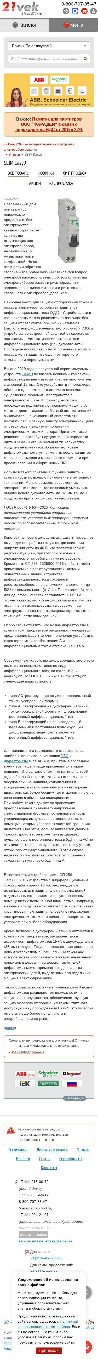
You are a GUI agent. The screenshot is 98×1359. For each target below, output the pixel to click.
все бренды (76, 1098)
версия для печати (35, 1241)
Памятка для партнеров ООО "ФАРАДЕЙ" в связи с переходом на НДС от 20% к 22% (49, 124)
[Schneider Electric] (48, 1074)
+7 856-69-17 (34, 1195)
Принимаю (49, 1350)
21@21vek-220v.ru (46, 1258)
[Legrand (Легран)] (71, 1074)
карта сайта (62, 1241)
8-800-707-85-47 (33, 1201)
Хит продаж (74, 173)
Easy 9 (27, 374)
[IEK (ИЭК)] (24, 1083)
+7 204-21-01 (34, 1215)
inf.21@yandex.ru (45, 1271)
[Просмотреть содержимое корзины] (84, 11)
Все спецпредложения (27, 1052)
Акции (35, 183)
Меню (76, 25)
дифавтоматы (16, 761)
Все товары (18, 173)
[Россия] (71, 1083)
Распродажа (61, 183)
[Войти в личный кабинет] (93, 11)
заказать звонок (33, 1234)
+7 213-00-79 (34, 1182)
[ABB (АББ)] (24, 1074)
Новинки (46, 173)
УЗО (64, 756)
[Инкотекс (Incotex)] (48, 1083)
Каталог (27, 25)
